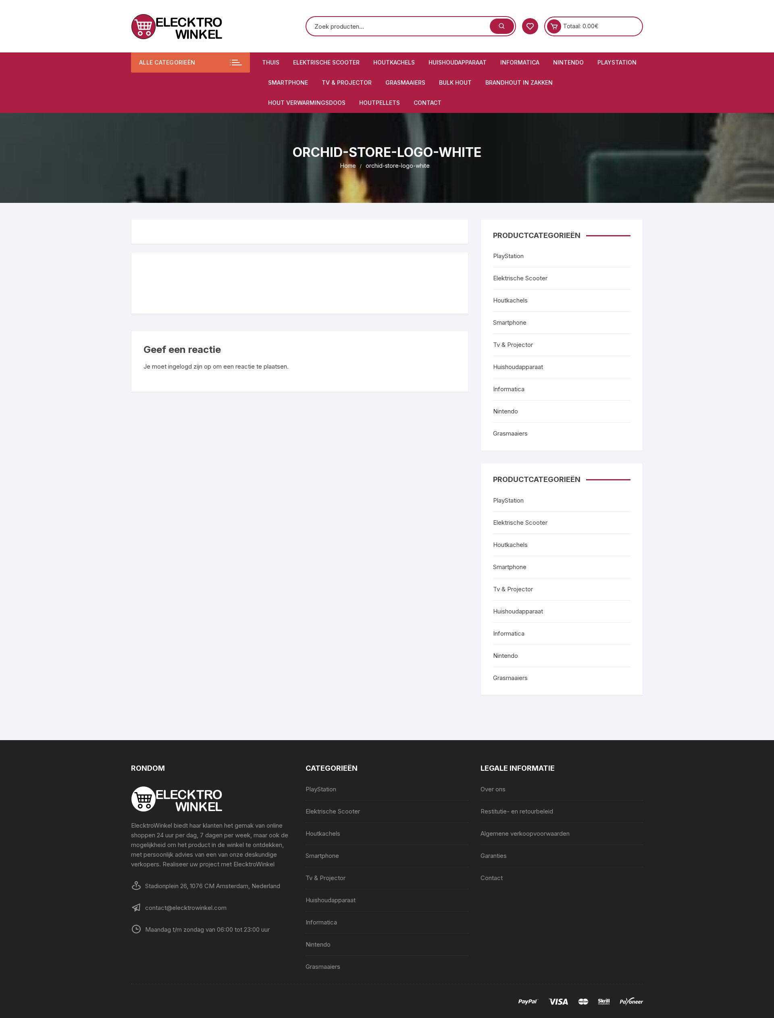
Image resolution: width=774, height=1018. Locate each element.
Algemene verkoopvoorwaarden (525, 833)
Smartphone (288, 82)
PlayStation (617, 62)
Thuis (270, 62)
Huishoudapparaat (458, 62)
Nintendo (568, 62)
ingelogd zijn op (189, 366)
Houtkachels (394, 62)
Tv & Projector (347, 82)
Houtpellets (379, 102)
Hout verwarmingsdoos (306, 102)
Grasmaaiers (405, 82)
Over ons (493, 789)
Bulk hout (455, 82)
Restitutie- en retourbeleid (517, 811)
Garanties (494, 855)
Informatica (519, 62)
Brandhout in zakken (519, 82)
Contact (427, 102)
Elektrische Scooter (326, 62)
